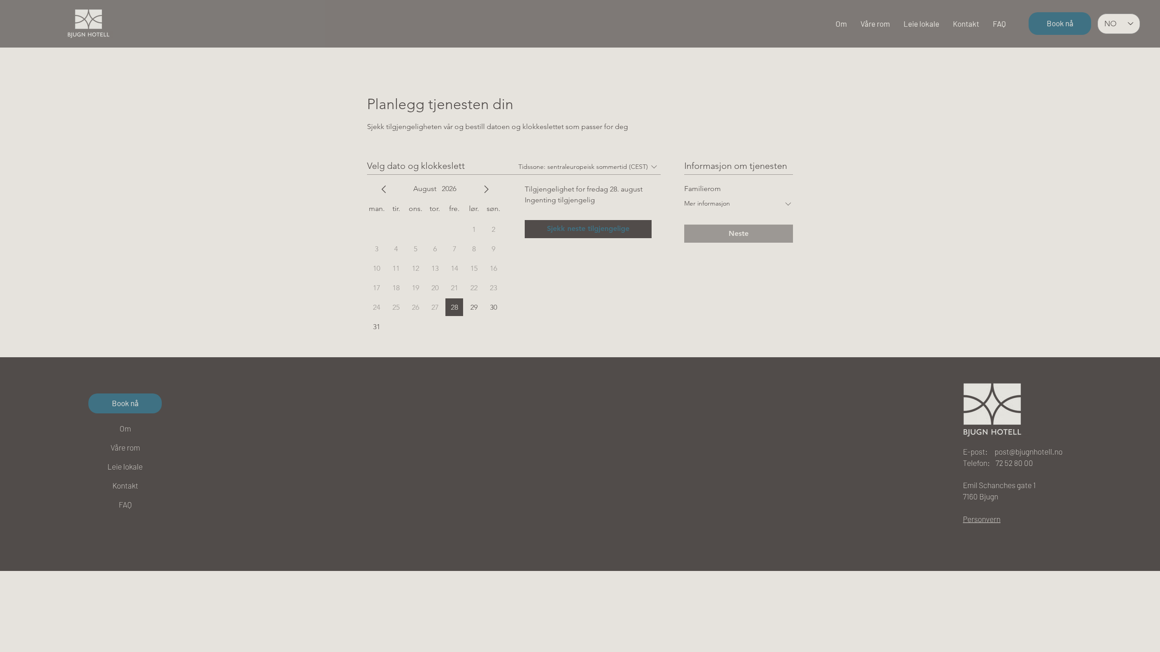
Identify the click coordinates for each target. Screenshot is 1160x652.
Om (125, 428)
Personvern (981, 518)
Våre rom (125, 447)
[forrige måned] (383, 189)
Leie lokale (125, 466)
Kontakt (125, 485)
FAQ (125, 504)
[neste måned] (486, 189)
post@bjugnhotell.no (1029, 451)
